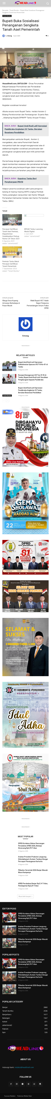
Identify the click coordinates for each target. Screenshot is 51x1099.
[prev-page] (3, 400)
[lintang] (3, 36)
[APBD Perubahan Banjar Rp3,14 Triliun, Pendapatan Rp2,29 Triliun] (9, 887)
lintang (9, 36)
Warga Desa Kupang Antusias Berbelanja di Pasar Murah (11, 303)
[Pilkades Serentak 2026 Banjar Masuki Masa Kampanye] (9, 874)
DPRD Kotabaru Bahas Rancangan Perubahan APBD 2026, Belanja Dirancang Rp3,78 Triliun (31, 845)
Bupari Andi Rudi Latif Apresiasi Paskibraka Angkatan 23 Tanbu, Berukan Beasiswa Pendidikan (30, 390)
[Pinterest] (23, 42)
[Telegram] (22, 1084)
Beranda (5, 10)
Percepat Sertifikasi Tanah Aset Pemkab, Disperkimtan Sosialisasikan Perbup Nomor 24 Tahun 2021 (11, 234)
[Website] (28, 1084)
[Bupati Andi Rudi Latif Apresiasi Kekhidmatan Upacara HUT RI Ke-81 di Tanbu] (9, 366)
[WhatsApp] (28, 42)
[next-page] (7, 400)
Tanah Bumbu (14, 10)
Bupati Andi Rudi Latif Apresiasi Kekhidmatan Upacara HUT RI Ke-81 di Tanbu (33, 364)
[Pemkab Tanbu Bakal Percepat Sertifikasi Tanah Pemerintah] (12, 252)
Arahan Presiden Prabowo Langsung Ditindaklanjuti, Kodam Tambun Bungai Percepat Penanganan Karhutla (33, 859)
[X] (17, 42)
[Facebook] (12, 42)
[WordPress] (40, 1084)
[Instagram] (16, 1084)
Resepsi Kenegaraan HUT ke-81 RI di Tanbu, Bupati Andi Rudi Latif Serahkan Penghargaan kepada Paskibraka (33, 377)
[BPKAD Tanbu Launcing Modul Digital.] (34, 219)
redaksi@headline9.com (24, 1067)
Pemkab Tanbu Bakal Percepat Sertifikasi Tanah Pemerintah (10, 263)
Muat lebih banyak (25, 896)
